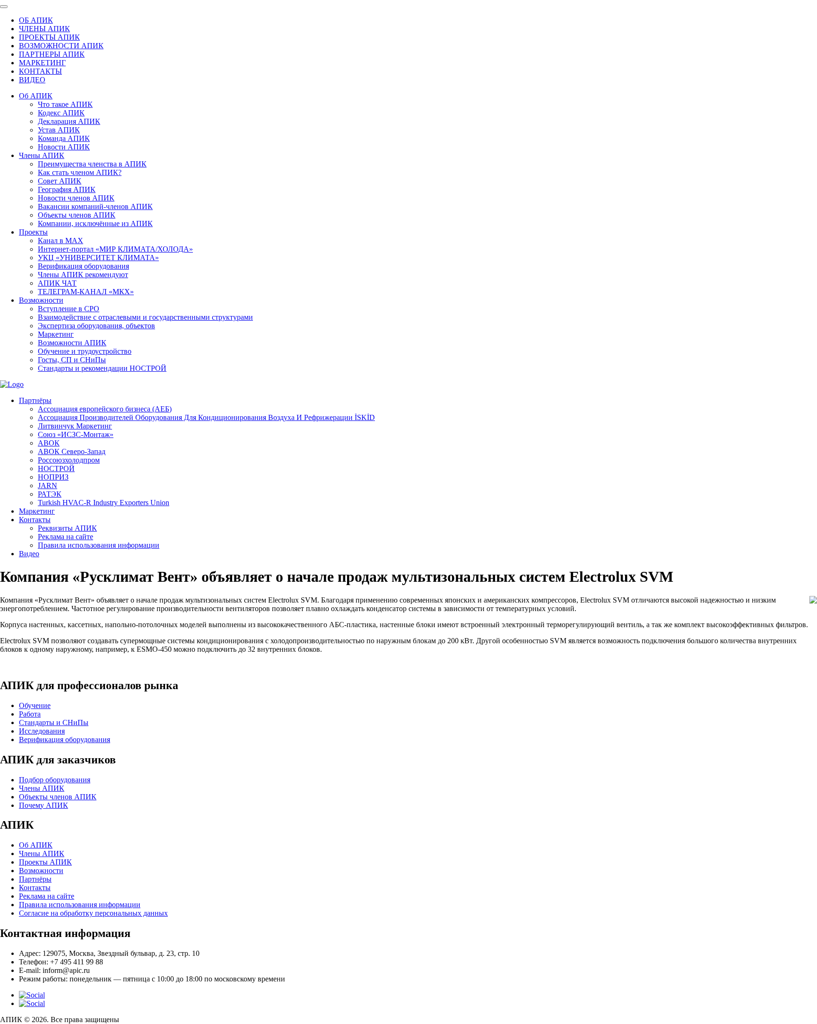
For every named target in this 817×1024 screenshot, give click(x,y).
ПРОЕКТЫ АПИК (49, 37)
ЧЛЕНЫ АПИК (44, 29)
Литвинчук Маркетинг (75, 426)
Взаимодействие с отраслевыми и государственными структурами (145, 317)
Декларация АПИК (69, 121)
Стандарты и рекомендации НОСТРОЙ (102, 368)
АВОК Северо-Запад (71, 451)
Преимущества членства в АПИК (92, 164)
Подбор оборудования (54, 780)
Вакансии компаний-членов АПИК (95, 206)
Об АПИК (35, 96)
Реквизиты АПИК (67, 528)
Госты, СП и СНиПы (72, 360)
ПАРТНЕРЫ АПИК (52, 54)
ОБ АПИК (36, 20)
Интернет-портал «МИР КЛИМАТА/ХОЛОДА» (115, 249)
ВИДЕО (32, 80)
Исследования (42, 731)
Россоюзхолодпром (69, 460)
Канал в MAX (60, 240)
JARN (47, 485)
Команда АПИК (64, 138)
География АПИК (67, 189)
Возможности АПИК (72, 343)
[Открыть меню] (4, 6)
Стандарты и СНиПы (53, 722)
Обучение (35, 705)
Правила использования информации (98, 545)
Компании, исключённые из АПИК (95, 223)
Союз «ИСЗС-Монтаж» (75, 434)
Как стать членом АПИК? (80, 172)
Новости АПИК (64, 147)
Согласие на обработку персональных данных (93, 913)
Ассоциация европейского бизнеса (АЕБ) (105, 409)
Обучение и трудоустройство (84, 351)
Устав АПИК (59, 130)
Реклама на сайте (65, 537)
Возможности (41, 300)
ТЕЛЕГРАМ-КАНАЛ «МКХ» (86, 292)
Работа (30, 714)
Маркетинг (56, 334)
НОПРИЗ (53, 477)
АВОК (49, 443)
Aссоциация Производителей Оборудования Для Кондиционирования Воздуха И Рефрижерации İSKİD (206, 417)
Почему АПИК (43, 805)
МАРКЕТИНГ (42, 63)
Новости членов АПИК (76, 198)
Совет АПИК (59, 181)
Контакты (35, 520)
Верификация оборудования (83, 266)
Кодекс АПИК (61, 113)
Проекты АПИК (45, 862)
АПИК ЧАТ (57, 283)
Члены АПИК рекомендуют (83, 275)
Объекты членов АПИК (76, 215)
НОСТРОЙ (56, 468)
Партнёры (35, 400)
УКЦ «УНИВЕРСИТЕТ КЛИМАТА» (98, 258)
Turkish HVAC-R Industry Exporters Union (103, 503)
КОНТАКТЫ (40, 71)
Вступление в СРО (68, 309)
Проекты (33, 232)
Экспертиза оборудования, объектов (96, 326)
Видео (29, 554)
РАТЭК (49, 494)
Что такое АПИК (65, 104)
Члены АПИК (41, 155)
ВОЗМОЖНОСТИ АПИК (61, 46)
